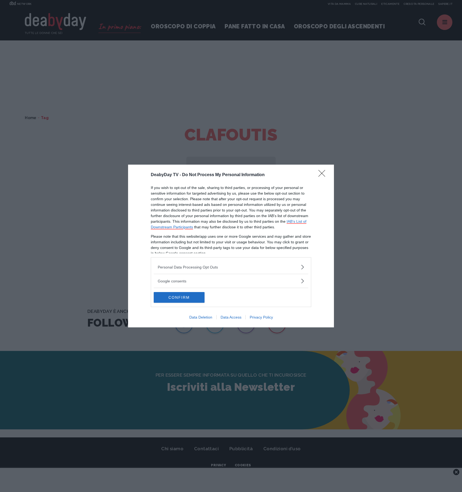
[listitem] (231, 267)
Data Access (231, 317)
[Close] (323, 175)
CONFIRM (179, 297)
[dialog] (231, 246)
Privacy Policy (261, 317)
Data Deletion (200, 317)
